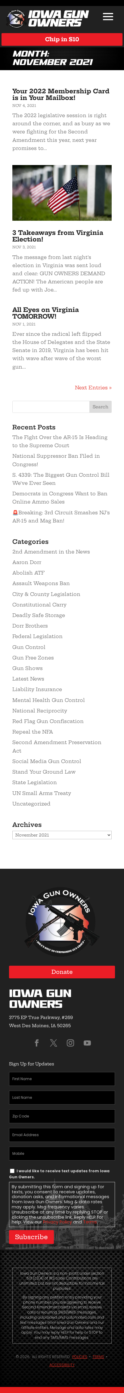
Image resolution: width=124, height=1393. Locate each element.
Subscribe (31, 1237)
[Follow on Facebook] (36, 1043)
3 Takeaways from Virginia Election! (57, 236)
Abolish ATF (28, 573)
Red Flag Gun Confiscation (48, 721)
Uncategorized (31, 804)
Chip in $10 (62, 39)
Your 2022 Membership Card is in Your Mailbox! (61, 94)
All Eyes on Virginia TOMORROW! (45, 313)
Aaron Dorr (26, 562)
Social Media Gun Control (46, 761)
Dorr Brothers (30, 626)
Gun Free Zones (33, 658)
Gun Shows (27, 668)
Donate (62, 971)
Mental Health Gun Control (48, 700)
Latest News (28, 679)
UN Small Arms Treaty (41, 793)
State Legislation (34, 782)
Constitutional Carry (39, 605)
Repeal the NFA (32, 732)
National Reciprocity (39, 711)
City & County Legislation (46, 594)
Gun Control (28, 647)
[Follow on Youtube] (87, 1043)
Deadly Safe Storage (38, 615)
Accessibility (62, 1364)
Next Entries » (93, 388)
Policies (79, 1356)
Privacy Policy (57, 1222)
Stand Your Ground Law (44, 772)
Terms (90, 1222)
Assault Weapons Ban (41, 583)
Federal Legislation (37, 636)
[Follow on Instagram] (70, 1043)
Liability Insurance (37, 689)
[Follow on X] (53, 1043)
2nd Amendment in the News (51, 552)
